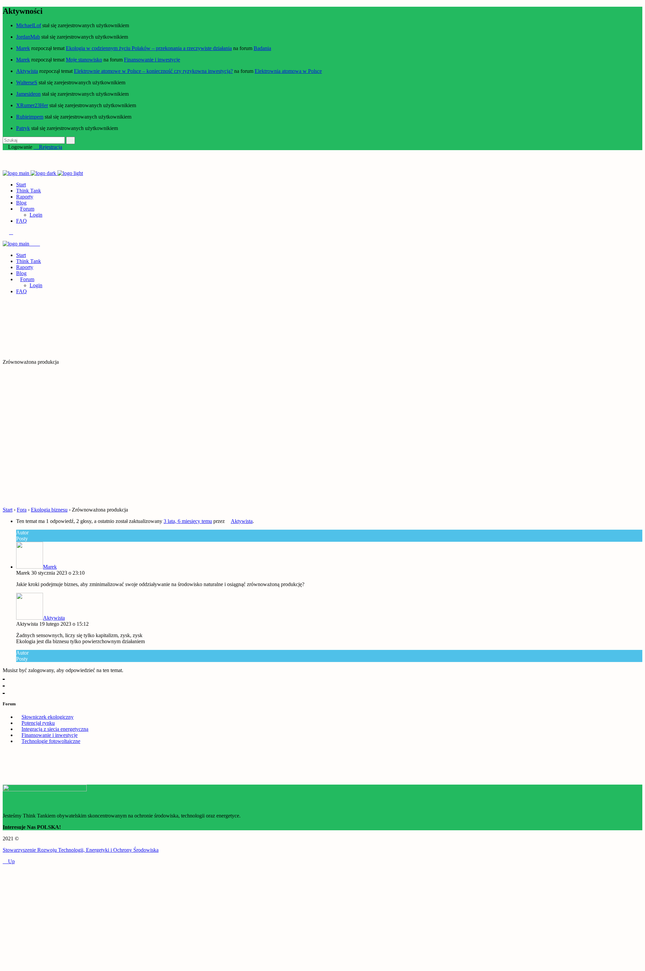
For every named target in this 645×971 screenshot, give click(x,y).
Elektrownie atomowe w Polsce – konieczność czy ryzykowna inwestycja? (153, 71)
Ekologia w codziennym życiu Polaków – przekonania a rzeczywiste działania (149, 48)
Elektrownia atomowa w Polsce (288, 71)
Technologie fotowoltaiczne (51, 741)
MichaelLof (28, 25)
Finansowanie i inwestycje (152, 59)
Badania (262, 48)
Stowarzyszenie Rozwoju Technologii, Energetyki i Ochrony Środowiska (81, 850)
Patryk (23, 128)
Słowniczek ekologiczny (48, 717)
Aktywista (27, 71)
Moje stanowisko (84, 59)
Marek (23, 48)
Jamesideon (28, 94)
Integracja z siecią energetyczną (55, 729)
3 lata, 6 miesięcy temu (188, 521)
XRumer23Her (32, 105)
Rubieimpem (29, 117)
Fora (22, 510)
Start (7, 510)
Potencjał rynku (38, 723)
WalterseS (26, 82)
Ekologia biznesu (49, 510)
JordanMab (28, 37)
